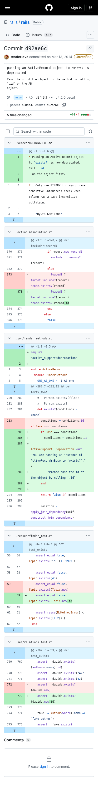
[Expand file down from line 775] (14, 730)
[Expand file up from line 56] (13, 547)
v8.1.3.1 (41, 97)
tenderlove (19, 57)
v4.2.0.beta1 (65, 97)
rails (14, 22)
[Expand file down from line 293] (14, 523)
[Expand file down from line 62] (13, 629)
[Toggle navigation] (7, 7)
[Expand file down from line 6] (13, 219)
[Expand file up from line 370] (14, 243)
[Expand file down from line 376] (14, 326)
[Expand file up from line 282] (14, 392)
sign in (44, 766)
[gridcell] (49, 151)
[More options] (88, 143)
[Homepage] (49, 7)
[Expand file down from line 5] (14, 386)
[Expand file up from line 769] (14, 653)
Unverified (84, 57)
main (18, 97)
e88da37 (28, 105)
